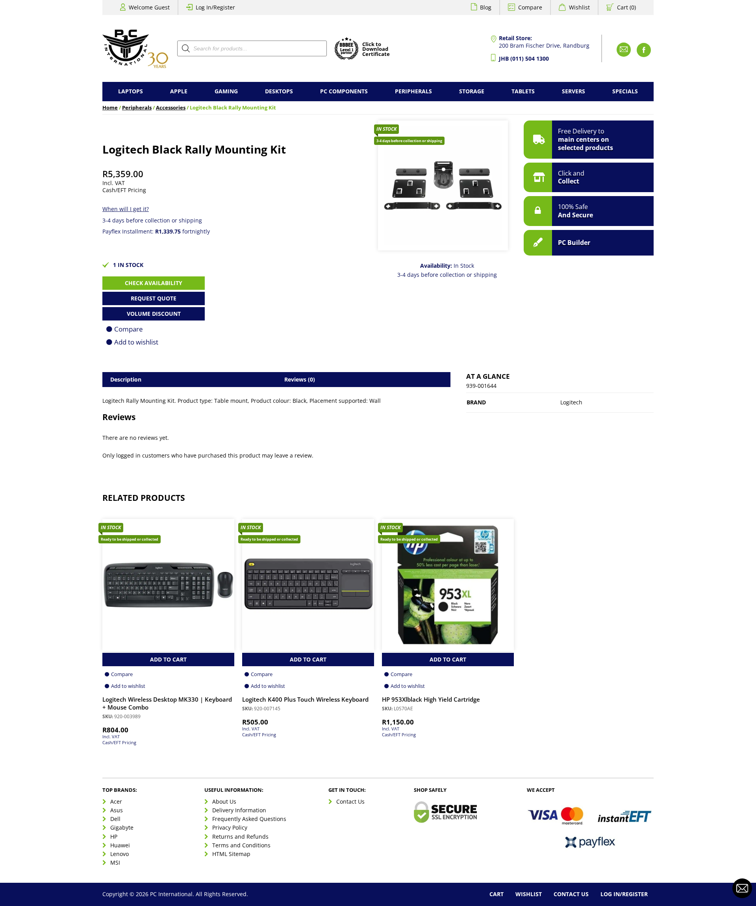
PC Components (344, 91)
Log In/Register (215, 7)
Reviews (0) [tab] (299, 379)
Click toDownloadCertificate (376, 49)
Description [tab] (125, 379)
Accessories (170, 107)
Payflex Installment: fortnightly (156, 231)
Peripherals (413, 91)
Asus (116, 810)
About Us (224, 801)
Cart (496, 894)
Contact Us (350, 801)
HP (113, 836)
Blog (485, 7)
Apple (178, 91)
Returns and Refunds (240, 836)
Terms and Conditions (241, 845)
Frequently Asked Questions (249, 819)
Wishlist (579, 7)
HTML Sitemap (231, 854)
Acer (116, 801)
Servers (573, 91)
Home (110, 107)
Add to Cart (168, 659)
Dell (115, 819)
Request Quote (153, 298)
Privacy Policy (229, 827)
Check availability (153, 283)
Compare (530, 7)
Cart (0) (626, 7)
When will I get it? (125, 209)
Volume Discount (154, 313)
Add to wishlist (136, 341)
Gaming (226, 91)
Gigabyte (121, 827)
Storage (471, 91)
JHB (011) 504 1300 (524, 58)
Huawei (120, 845)
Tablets (523, 91)
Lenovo (119, 854)
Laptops (130, 91)
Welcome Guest (149, 7)
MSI (115, 862)
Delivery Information (239, 810)
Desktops (279, 91)
